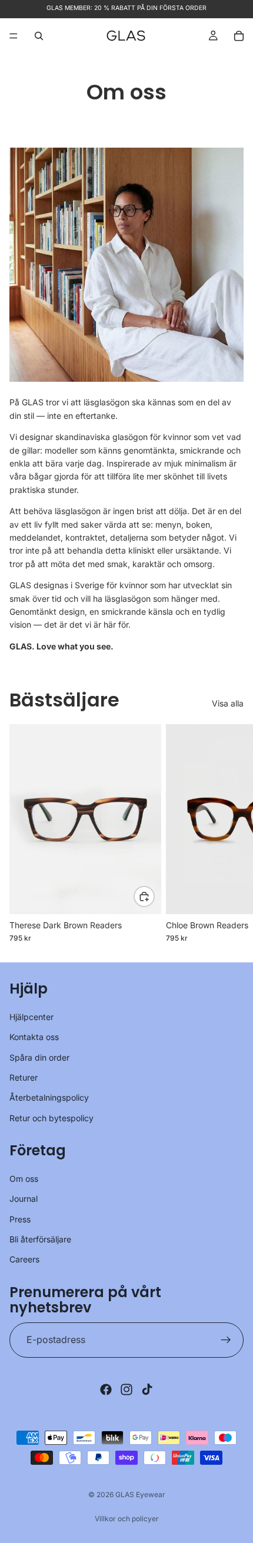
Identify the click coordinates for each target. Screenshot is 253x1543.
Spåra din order (39, 1057)
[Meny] (13, 35)
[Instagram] (126, 1389)
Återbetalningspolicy (49, 1097)
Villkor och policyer (127, 1518)
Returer (23, 1077)
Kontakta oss (34, 1037)
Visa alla (228, 703)
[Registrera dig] (226, 1340)
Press (20, 1219)
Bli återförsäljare (40, 1239)
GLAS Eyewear (140, 1494)
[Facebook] (106, 1389)
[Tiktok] (147, 1389)
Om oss (23, 1179)
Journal (23, 1199)
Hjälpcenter (31, 1017)
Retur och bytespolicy (51, 1118)
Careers (24, 1259)
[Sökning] (39, 36)
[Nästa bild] (231, 834)
